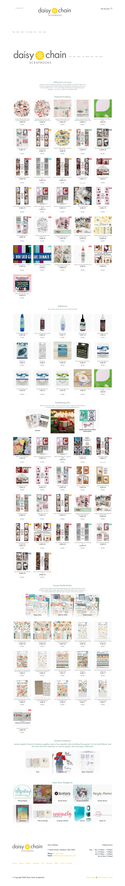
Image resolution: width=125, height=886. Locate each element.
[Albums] (82, 811)
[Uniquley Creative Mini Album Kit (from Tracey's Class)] (62, 254)
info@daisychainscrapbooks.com (64, 855)
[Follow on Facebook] (109, 32)
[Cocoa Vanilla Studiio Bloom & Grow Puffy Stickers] (103, 630)
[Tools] (38, 760)
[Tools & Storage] (42, 811)
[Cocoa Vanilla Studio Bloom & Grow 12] (62, 630)
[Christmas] (62, 418)
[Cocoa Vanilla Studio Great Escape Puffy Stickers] (83, 630)
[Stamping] (22, 811)
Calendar (36, 863)
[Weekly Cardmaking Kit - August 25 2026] (42, 196)
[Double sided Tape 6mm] (22, 378)
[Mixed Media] (42, 791)
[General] (38, 418)
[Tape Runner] (22, 351)
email (54, 89)
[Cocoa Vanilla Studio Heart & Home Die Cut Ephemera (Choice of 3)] (22, 660)
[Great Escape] (87, 603)
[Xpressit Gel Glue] (83, 323)
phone (59, 89)
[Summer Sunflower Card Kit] (83, 475)
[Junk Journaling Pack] (83, 196)
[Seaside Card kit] (83, 446)
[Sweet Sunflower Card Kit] (103, 475)
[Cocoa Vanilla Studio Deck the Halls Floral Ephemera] (22, 689)
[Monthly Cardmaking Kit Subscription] (62, 196)
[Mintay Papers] (22, 791)
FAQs (40, 32)
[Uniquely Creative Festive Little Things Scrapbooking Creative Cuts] (42, 108)
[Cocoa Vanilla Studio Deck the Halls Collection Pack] (22, 630)
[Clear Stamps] (62, 760)
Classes (22, 32)
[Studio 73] (102, 811)
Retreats (30, 32)
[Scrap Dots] (42, 351)
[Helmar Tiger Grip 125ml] (103, 323)
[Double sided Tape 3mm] (103, 351)
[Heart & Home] (62, 603)
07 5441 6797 (19, 8)
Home (13, 32)
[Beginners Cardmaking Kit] (22, 446)
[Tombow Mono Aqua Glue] (22, 323)
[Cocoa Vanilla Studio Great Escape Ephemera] (83, 660)
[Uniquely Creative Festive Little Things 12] (62, 108)
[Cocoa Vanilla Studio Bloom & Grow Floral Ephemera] (62, 689)
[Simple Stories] (102, 791)
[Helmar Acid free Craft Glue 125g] (42, 323)
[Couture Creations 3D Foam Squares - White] (103, 108)
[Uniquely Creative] (62, 811)
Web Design (91, 877)
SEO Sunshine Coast (105, 877)
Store (35, 32)
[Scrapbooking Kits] (82, 791)
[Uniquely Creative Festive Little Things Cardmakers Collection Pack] (83, 108)
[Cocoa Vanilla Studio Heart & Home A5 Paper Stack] (62, 660)
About (17, 32)
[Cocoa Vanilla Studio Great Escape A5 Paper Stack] (103, 660)
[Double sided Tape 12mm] (42, 378)
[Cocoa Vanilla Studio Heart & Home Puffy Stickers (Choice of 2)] (42, 660)
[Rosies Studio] (62, 791)
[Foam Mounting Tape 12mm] (62, 378)
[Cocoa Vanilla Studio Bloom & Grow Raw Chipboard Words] (42, 689)
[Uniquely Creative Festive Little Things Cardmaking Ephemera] (22, 108)
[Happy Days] (38, 603)
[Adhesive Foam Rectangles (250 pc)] (83, 378)
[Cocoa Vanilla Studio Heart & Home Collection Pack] (42, 630)
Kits (27, 32)
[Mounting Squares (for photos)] (83, 351)
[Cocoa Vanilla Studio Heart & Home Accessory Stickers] (103, 689)
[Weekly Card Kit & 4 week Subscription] (87, 418)
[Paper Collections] (87, 760)
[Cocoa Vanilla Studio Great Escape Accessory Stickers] (83, 689)
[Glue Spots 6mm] (62, 351)
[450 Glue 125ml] (62, 323)
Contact (44, 32)
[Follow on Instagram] (111, 32)
